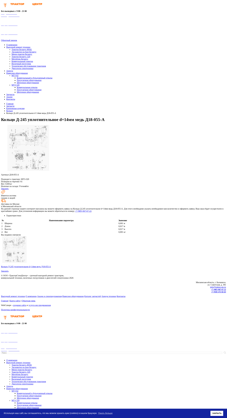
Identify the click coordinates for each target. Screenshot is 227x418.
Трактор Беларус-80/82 (22, 49)
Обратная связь (28, 301)
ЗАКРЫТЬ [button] (216, 413)
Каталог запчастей (92, 296)
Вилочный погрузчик (21, 64)
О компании (11, 45)
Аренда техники (108, 296)
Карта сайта (15, 301)
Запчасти (10, 94)
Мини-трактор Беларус (22, 54)
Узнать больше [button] (105, 413)
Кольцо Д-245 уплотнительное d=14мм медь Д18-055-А (26, 266)
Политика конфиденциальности (15, 310)
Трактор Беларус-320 (21, 56)
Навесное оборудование (17, 73)
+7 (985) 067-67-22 (83, 211)
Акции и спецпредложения (49, 296)
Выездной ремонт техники (18, 47)
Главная (4, 301)
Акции (9, 97)
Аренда (9, 71)
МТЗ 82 (15, 75)
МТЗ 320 (15, 85)
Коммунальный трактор (22, 61)
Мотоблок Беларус (20, 59)
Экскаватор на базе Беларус (24, 52)
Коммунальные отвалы (27, 87)
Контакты (10, 99)
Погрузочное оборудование (29, 80)
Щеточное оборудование (28, 83)
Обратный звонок (9, 40)
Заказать (5, 189)
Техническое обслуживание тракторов (29, 66)
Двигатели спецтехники (22, 68)
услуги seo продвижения (40, 305)
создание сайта (19, 305)
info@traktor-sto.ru (218, 287)
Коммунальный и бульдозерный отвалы (34, 78)
